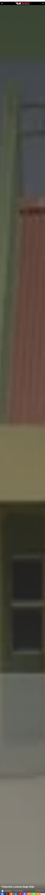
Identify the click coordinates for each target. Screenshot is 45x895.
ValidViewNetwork (8, 890)
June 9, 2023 (16, 890)
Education (21, 890)
